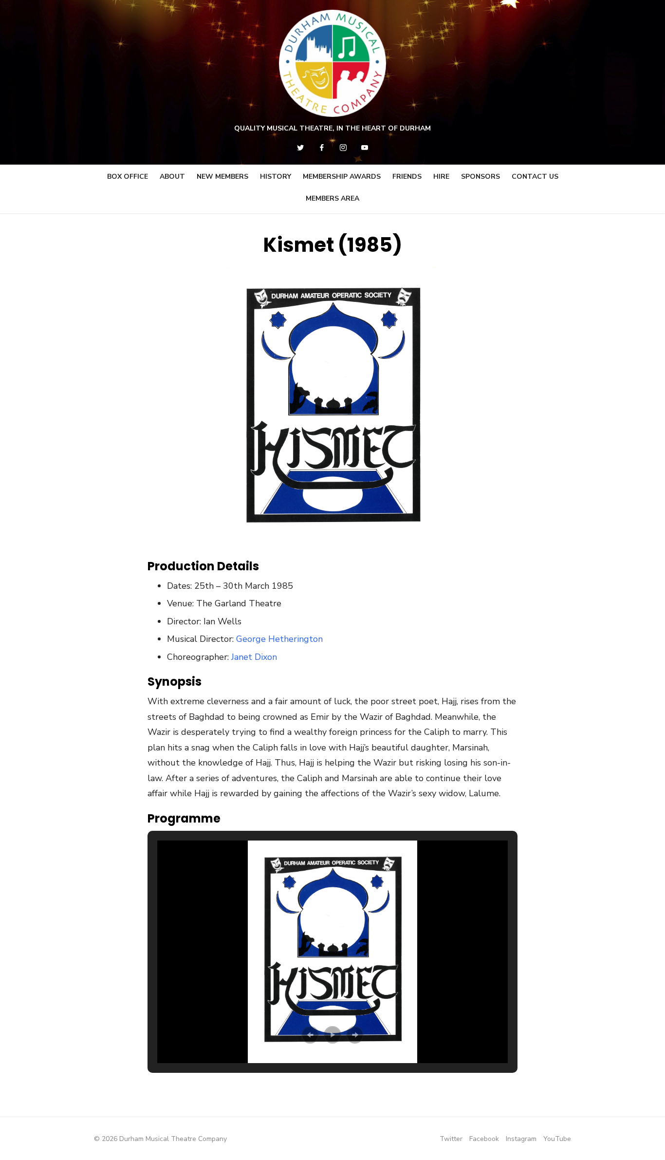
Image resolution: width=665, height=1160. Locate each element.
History (275, 176)
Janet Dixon (254, 657)
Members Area (332, 198)
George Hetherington (279, 639)
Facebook (484, 1138)
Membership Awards (342, 176)
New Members (222, 176)
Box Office (127, 176)
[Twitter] (300, 147)
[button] (310, 1035)
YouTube (557, 1138)
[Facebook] (321, 147)
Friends (407, 176)
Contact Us (535, 176)
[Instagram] (343, 147)
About (172, 176)
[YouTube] (364, 147)
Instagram (521, 1138)
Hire (441, 176)
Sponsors (480, 176)
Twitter (451, 1138)
